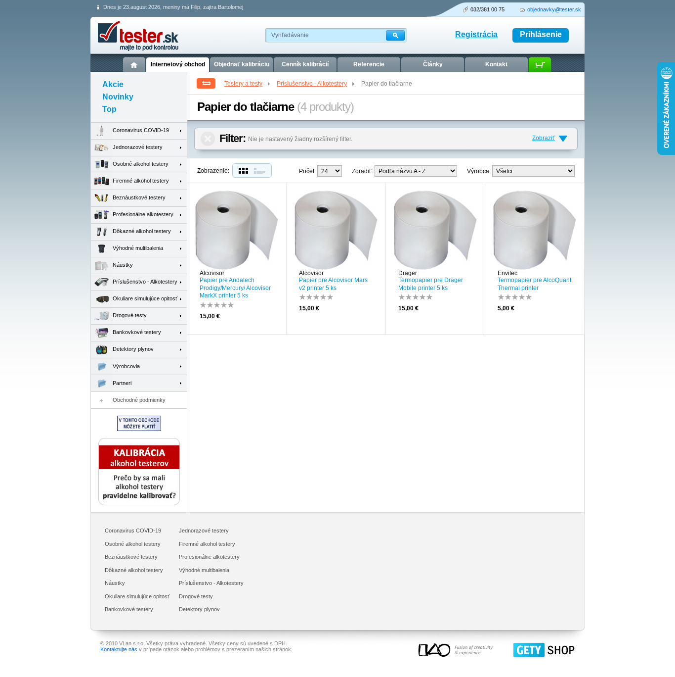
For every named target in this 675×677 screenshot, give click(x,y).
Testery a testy (243, 83)
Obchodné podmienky (139, 400)
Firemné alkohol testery (141, 181)
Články (433, 64)
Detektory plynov (133, 349)
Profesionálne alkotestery (143, 214)
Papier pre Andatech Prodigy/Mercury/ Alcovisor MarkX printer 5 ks (235, 288)
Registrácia (476, 34)
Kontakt (496, 64)
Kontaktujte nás (118, 649)
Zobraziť (543, 138)
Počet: (307, 171)
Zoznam (262, 170)
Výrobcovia (126, 366)
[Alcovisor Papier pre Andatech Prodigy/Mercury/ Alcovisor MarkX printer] (237, 267)
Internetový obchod (178, 64)
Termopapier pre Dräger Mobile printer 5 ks (430, 284)
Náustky (123, 265)
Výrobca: (479, 171)
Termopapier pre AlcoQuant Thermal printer (534, 284)
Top (109, 109)
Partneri (122, 383)
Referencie (368, 64)
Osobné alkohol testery (141, 164)
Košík (540, 64)
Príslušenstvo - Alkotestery (312, 83)
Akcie (113, 84)
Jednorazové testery (138, 147)
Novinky (117, 97)
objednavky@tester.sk (554, 9)
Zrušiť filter (208, 139)
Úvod (134, 64)
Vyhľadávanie (290, 35)
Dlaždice (242, 170)
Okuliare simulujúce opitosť (145, 298)
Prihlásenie (541, 34)
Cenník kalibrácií (305, 64)
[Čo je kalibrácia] (139, 503)
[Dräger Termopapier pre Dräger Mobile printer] (435, 267)
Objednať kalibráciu (241, 64)
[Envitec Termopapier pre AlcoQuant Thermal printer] (535, 267)
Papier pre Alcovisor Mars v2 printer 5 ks (333, 284)
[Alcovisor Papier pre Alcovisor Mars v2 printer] (336, 267)
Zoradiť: (362, 171)
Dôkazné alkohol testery (142, 231)
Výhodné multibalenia (138, 248)
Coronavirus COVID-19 (141, 130)
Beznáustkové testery (139, 197)
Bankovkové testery (137, 332)
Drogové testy (130, 315)
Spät (206, 83)
